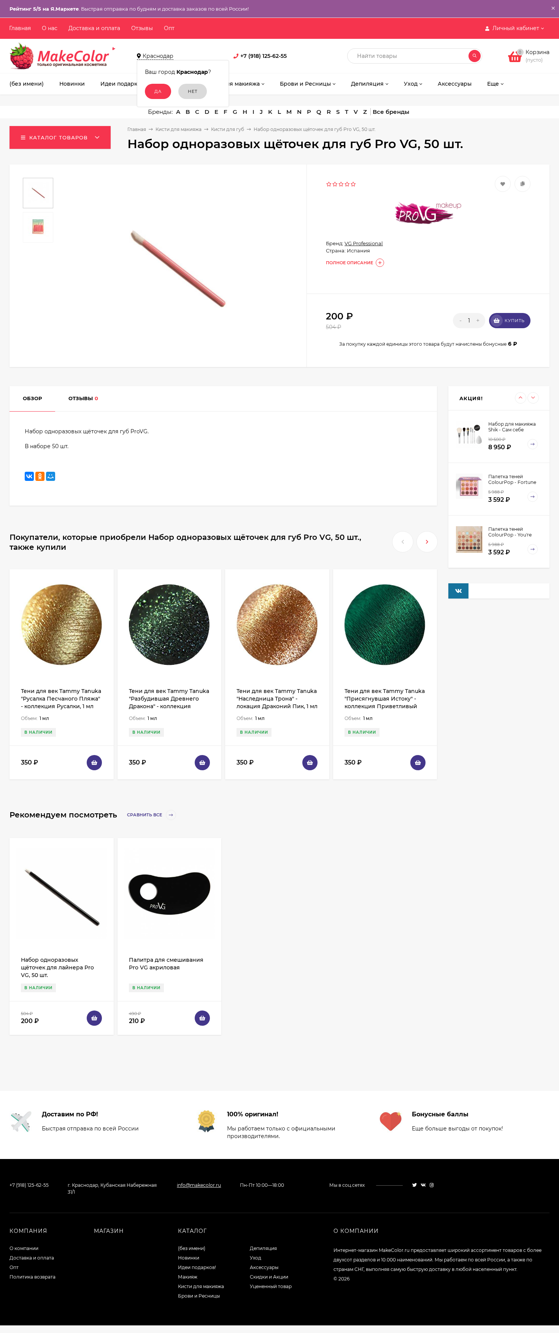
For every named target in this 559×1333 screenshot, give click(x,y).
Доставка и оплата (94, 28)
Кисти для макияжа (179, 129)
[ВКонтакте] (29, 476)
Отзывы (142, 28)
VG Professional (364, 243)
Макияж (187, 1277)
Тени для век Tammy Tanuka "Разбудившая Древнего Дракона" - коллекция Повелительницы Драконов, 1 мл (169, 706)
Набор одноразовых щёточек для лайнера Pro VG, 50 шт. (57, 967)
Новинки (188, 1258)
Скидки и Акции (269, 1277)
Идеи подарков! (197, 1267)
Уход (255, 1258)
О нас (49, 28)
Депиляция (263, 1248)
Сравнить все (145, 815)
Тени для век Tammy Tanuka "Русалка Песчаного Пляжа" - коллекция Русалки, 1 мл (61, 699)
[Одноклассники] (39, 476)
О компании (24, 1248)
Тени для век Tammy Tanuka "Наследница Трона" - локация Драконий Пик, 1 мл (277, 699)
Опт (169, 28)
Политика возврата (33, 1277)
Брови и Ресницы (199, 1296)
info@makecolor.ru (199, 1185)
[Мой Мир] (50, 476)
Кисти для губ (227, 129)
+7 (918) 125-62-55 (263, 56)
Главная (20, 28)
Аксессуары (264, 1267)
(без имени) (191, 1248)
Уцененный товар (271, 1286)
